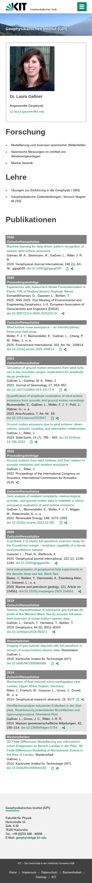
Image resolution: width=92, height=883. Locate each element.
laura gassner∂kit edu (29, 111)
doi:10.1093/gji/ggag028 (44, 268)
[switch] (65, 6)
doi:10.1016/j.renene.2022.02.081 (31, 522)
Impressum (29, 872)
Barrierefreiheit (72, 872)
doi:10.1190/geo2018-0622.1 (27, 631)
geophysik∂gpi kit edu (31, 837)
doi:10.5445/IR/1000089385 (26, 663)
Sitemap (41, 877)
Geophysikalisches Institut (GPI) (44, 9)
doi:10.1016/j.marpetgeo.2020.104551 (46, 591)
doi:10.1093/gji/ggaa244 (33, 563)
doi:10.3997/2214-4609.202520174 (32, 313)
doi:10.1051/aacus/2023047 (26, 418)
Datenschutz (49, 872)
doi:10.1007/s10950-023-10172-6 (30, 389)
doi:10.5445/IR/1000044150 (26, 768)
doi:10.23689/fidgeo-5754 (39, 727)
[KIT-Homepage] (16, 6)
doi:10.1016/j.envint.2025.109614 (30, 349)
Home (13, 872)
